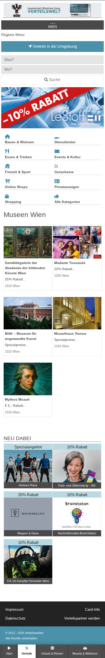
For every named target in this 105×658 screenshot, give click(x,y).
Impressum (14, 609)
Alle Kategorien (67, 202)
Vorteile (26, 653)
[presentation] (6, 108)
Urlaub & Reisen (52, 653)
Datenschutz (15, 618)
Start (9, 653)
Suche (54, 80)
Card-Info (92, 609)
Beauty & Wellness (85, 653)
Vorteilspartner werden (82, 618)
